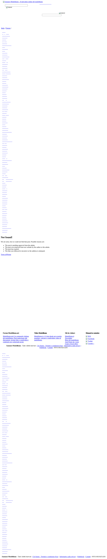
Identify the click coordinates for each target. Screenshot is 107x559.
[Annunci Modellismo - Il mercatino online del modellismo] (23, 2)
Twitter (90, 341)
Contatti (50, 347)
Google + (91, 343)
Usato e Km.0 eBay (71, 344)
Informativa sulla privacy (72, 346)
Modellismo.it (69, 336)
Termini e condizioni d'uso (54, 346)
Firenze (8, 28)
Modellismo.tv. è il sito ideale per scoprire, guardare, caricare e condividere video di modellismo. (48, 338)
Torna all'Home (6, 254)
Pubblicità (42, 347)
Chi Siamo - (41, 346)
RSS (89, 336)
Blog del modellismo (72, 340)
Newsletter (68, 338)
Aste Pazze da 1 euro (72, 342)
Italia (2, 28)
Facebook (91, 339)
